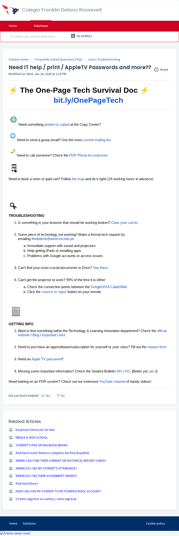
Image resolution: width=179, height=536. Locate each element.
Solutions (41, 26)
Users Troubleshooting (104, 59)
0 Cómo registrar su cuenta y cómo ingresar (46, 499)
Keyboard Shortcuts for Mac (35, 430)
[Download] (81, 270)
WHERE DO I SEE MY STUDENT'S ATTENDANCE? (46, 468)
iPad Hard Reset (27, 483)
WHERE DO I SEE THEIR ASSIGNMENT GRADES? (46, 476)
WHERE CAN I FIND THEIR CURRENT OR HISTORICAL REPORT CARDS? (61, 460)
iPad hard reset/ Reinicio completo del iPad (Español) (52, 453)
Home (13, 26)
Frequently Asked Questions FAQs (59, 59)
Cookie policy (155, 523)
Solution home (19, 59)
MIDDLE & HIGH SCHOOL (32, 437)
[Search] (11, 36)
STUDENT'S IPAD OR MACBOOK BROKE (42, 445)
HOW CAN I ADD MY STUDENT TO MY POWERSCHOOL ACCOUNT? (58, 491)
